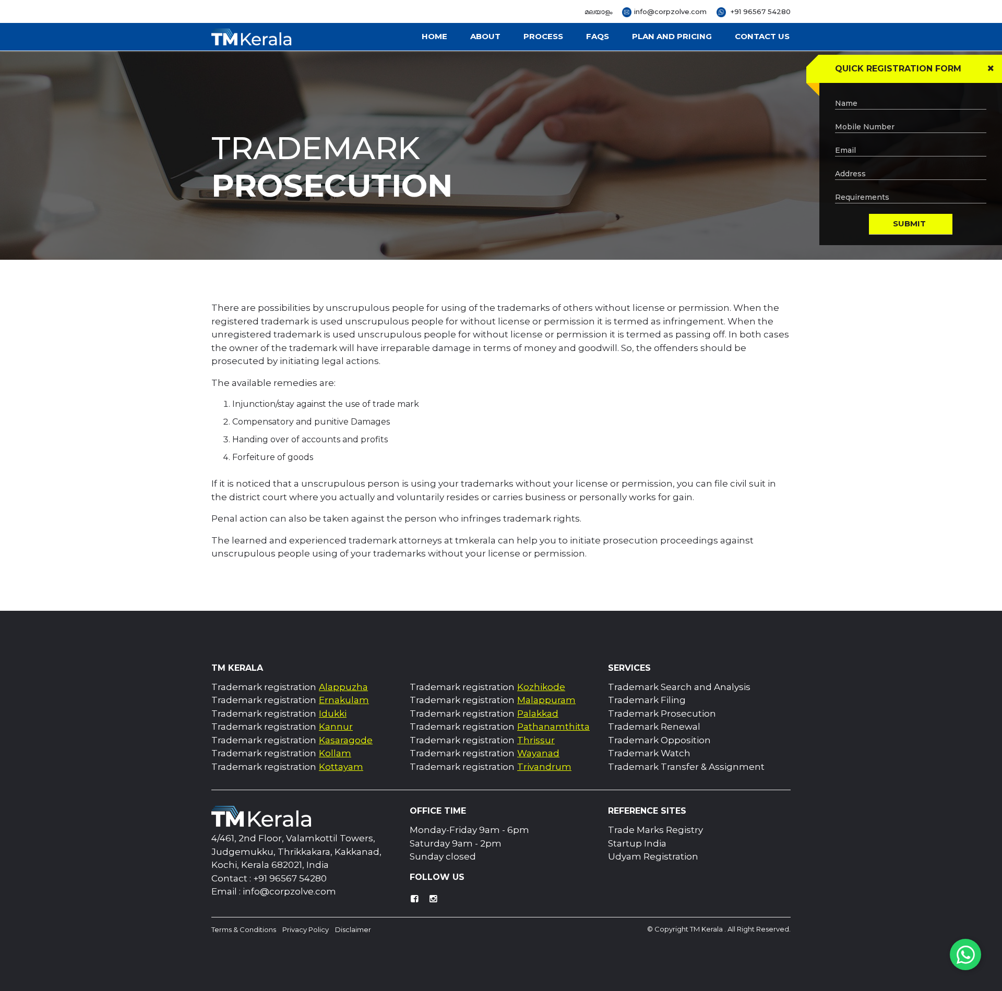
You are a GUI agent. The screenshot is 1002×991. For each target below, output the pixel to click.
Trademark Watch (649, 753)
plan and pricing (672, 36)
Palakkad (537, 713)
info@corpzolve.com (670, 11)
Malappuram (546, 700)
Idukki (333, 713)
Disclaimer (353, 929)
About (485, 36)
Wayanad (538, 753)
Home (434, 36)
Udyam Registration (653, 856)
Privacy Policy (305, 929)
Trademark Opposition (659, 740)
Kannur (336, 726)
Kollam (335, 753)
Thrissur (536, 740)
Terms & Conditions (243, 929)
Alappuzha (343, 687)
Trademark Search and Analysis (679, 687)
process (543, 36)
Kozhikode (541, 687)
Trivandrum (544, 767)
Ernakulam (344, 700)
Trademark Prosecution (662, 713)
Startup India (637, 843)
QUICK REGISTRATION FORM (898, 69)
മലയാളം (598, 12)
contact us (762, 36)
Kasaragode (346, 740)
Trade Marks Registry (655, 830)
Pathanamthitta (553, 726)
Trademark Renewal (654, 726)
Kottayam (341, 767)
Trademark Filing (647, 700)
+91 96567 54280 (760, 11)
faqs (597, 36)
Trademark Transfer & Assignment (686, 767)
